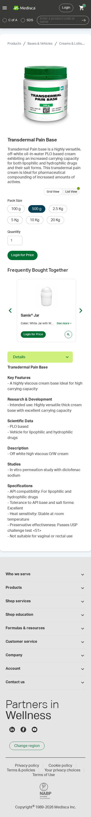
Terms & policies (21, 770)
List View (71, 191)
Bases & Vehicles (40, 43)
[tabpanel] (45, 454)
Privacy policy (27, 765)
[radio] (5, 20)
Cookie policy (60, 765)
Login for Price (22, 255)
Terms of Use (43, 775)
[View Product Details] (68, 334)
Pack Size (14, 200)
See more (64, 323)
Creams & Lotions (72, 43)
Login (66, 7)
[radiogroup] (18, 20)
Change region (27, 746)
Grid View (53, 191)
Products (14, 43)
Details (19, 357)
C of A (12, 20)
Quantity (14, 232)
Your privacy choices (62, 770)
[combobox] (58, 20)
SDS (30, 20)
